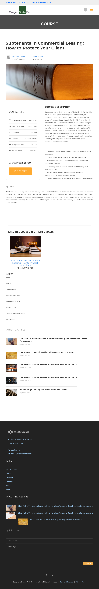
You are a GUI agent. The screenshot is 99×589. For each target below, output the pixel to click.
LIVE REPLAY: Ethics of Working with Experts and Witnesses (46, 352)
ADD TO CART (20, 171)
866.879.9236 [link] (24, 2)
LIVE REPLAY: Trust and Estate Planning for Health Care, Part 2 (48, 377)
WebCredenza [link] (11, 470)
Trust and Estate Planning (16, 313)
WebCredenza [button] (11, 2)
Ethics (8, 283)
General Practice (13, 301)
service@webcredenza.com (21, 454)
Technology (11, 289)
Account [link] (9, 485)
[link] (22, 10)
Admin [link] (8, 489)
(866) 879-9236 (16, 450)
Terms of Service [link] (66, 582)
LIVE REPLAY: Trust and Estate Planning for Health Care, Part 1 (48, 364)
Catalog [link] (9, 478)
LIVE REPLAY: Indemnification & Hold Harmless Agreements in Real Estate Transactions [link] (55, 506)
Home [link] (8, 474)
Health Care (11, 307)
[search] (85, 9)
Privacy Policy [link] (81, 582)
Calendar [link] (10, 481)
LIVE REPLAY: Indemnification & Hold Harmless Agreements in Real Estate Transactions (53, 340)
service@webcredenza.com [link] (42, 2)
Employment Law (13, 295)
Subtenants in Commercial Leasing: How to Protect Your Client (25, 263)
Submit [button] (88, 563)
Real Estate (38, 56)
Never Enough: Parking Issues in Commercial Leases (43, 390)
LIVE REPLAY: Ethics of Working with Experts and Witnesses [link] (55, 520)
